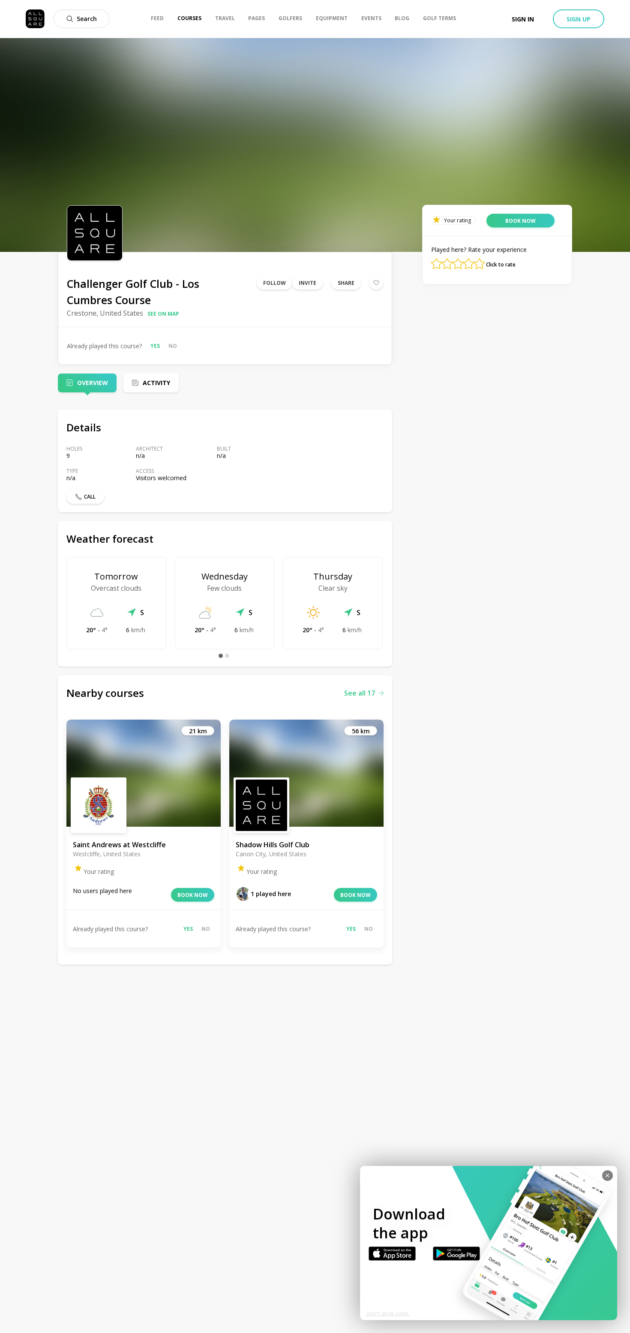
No (172, 346)
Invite (307, 283)
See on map (163, 313)
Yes (155, 346)
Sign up (579, 19)
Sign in (523, 19)
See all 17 (359, 693)
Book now (192, 895)
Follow (274, 283)
